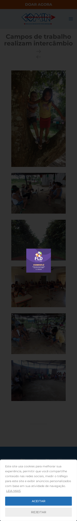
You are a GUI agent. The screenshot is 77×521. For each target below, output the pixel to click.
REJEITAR (38, 512)
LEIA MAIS (13, 491)
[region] (38, 490)
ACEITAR (38, 501)
